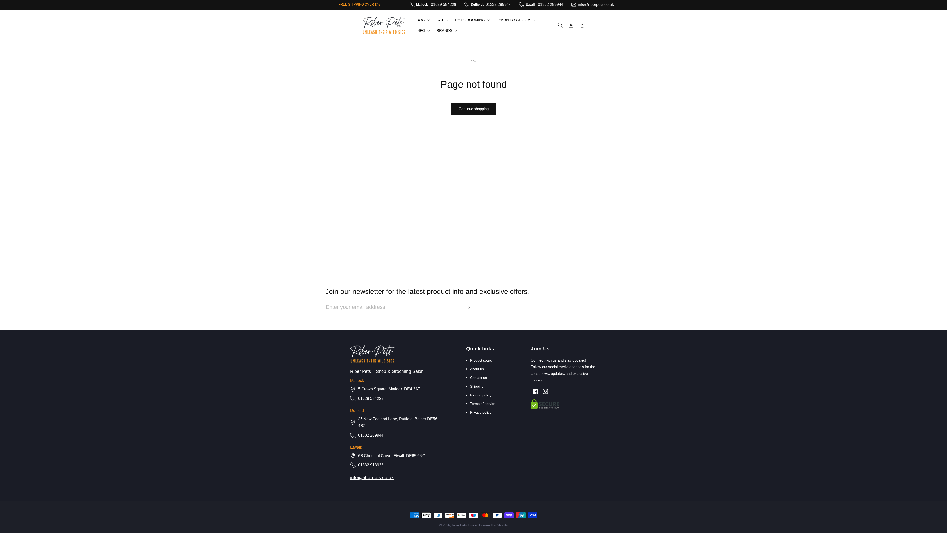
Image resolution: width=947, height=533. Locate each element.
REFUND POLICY (480, 395)
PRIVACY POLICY (480, 412)
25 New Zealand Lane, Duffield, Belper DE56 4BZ (397, 422)
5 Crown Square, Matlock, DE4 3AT (389, 389)
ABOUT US (477, 369)
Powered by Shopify (493, 525)
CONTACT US (478, 378)
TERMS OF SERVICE (483, 404)
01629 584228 (436, 4)
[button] (422, 20)
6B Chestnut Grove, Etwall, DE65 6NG (391, 456)
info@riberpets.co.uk (596, 4)
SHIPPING (477, 386)
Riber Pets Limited (465, 525)
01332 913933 (370, 465)
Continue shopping (474, 109)
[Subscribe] (467, 307)
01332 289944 (491, 4)
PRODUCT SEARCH (482, 360)
